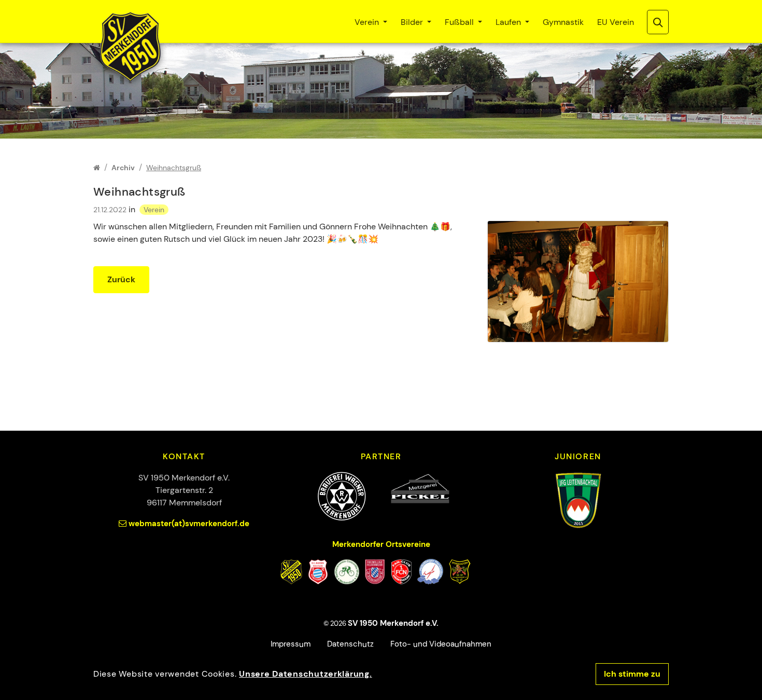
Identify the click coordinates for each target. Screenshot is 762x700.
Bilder (413, 22)
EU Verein (615, 22)
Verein (368, 22)
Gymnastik (563, 22)
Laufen (509, 22)
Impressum (291, 644)
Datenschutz (350, 644)
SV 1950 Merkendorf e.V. (393, 623)
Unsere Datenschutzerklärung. (305, 673)
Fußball (460, 22)
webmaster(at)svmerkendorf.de (189, 523)
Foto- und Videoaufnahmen (440, 644)
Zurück (121, 279)
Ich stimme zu (632, 673)
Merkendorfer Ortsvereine (381, 544)
